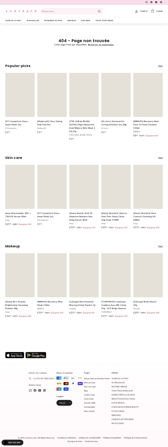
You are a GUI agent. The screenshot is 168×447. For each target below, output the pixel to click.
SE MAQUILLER (33, 20)
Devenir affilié (89, 403)
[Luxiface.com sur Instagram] (30, 390)
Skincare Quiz (89, 382)
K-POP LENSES (118, 411)
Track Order (89, 399)
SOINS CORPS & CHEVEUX (123, 395)
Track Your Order (104, 20)
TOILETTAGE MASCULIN (122, 391)
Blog (86, 391)
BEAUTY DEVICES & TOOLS (123, 399)
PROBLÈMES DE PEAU (53, 20)
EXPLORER (85, 20)
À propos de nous (75, 441)
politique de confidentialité (90, 438)
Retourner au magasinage (101, 44)
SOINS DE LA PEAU (13, 20)
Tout (160, 65)
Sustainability (89, 407)
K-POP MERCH (118, 403)
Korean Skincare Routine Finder (97, 378)
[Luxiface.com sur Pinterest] (44, 390)
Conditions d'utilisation (66, 438)
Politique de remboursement (135, 438)
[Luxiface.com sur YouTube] (39, 390)
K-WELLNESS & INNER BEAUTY (125, 407)
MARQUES (71, 20)
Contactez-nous (91, 441)
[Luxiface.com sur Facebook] (35, 390)
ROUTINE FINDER (119, 387)
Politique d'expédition (112, 438)
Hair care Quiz (90, 387)
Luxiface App (89, 395)
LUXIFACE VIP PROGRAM (122, 419)
